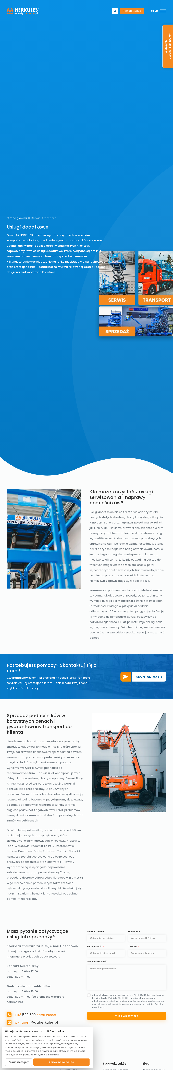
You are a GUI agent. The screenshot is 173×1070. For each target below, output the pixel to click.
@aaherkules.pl (36, 1022)
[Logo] (23, 11)
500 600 (26, 1014)
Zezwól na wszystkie (61, 1062)
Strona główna (17, 218)
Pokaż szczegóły (19, 1062)
